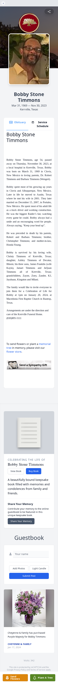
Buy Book (34, 471)
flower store (13, 351)
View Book (15, 471)
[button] (29, 608)
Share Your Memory (21, 521)
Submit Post (29, 575)
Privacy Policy (20, 669)
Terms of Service (37, 669)
